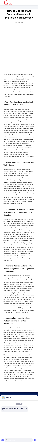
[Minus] (35, 398)
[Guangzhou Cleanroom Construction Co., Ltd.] (8, 2)
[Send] (35, 440)
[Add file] (2, 440)
